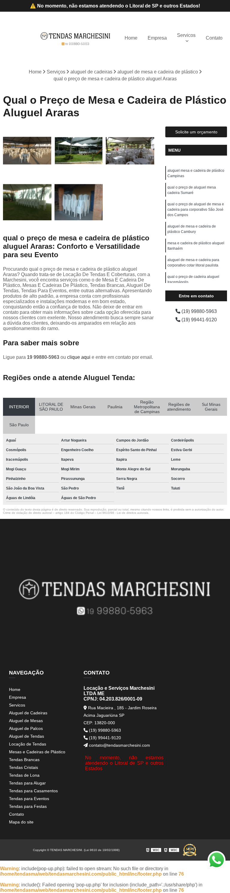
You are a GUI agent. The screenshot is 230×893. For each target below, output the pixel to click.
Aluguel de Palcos (26, 728)
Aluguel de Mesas (26, 720)
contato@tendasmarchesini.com (119, 745)
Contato (214, 37)
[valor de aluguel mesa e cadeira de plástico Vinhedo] (79, 202)
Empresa (157, 37)
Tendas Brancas (24, 759)
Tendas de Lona (24, 775)
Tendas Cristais (23, 767)
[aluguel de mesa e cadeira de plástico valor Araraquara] (79, 151)
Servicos (186, 35)
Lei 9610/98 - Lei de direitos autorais (122, 512)
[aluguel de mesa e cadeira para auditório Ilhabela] (27, 151)
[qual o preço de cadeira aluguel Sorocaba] (130, 151)
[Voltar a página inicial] (75, 38)
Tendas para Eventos (29, 798)
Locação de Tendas (27, 744)
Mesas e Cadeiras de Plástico (37, 751)
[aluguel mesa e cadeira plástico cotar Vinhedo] (27, 202)
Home (131, 37)
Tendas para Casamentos (33, 790)
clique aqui (78, 357)
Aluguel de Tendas (26, 736)
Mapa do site (21, 822)
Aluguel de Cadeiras (28, 712)
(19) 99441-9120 (198, 319)
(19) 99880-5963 (198, 311)
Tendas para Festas (28, 806)
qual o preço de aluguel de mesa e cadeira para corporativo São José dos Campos (195, 209)
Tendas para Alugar (27, 783)
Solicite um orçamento (196, 131)
